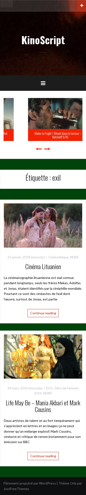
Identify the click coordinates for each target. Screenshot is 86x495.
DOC (49, 388)
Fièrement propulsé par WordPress (30, 483)
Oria (73, 483)
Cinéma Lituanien (43, 266)
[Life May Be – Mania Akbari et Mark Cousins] (43, 356)
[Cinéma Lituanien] (43, 225)
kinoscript (38, 257)
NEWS (74, 257)
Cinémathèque (58, 257)
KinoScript (43, 39)
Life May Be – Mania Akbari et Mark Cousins (43, 406)
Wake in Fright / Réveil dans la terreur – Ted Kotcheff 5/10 (44, 135)
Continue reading (43, 313)
